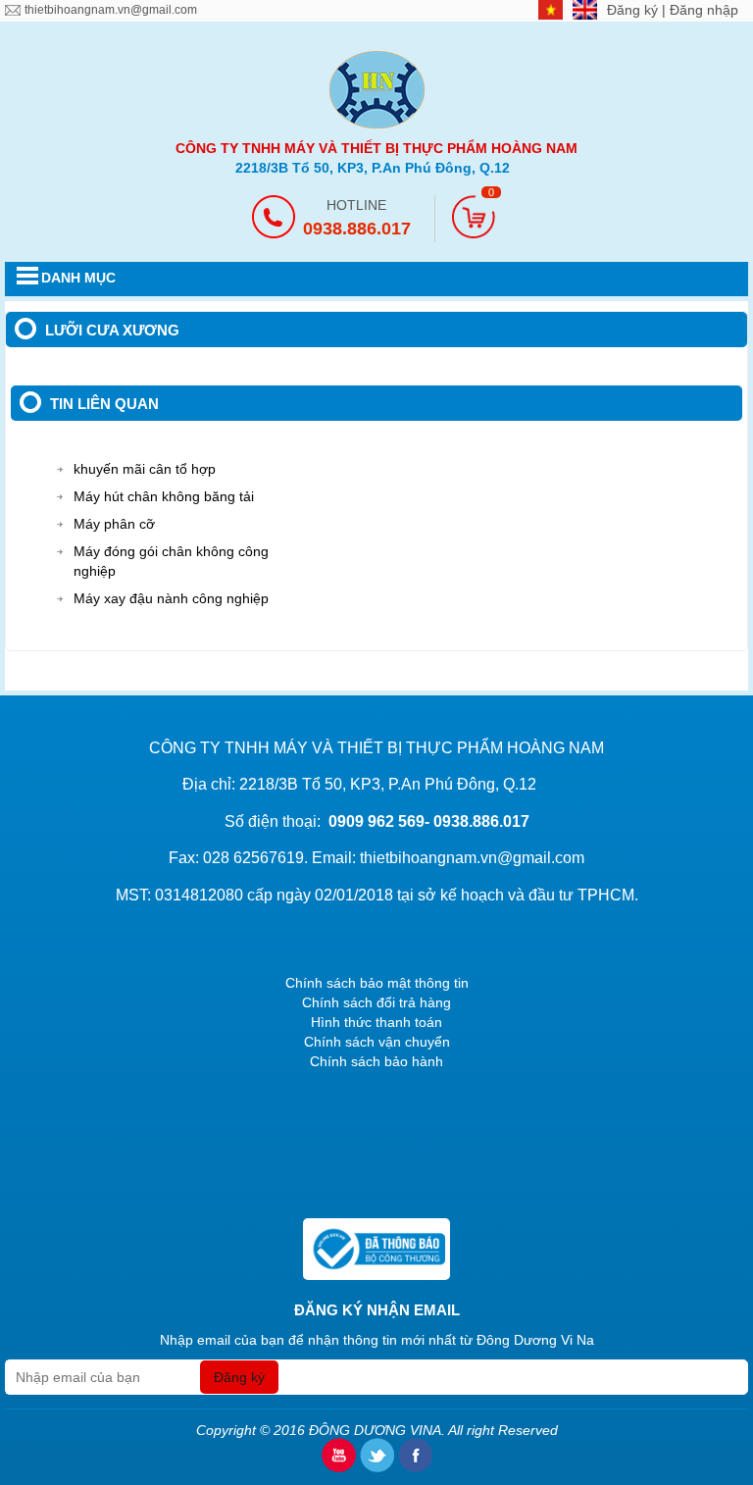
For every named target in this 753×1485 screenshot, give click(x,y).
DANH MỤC (78, 277)
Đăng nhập (704, 10)
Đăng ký (634, 10)
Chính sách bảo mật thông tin (377, 983)
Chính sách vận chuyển (377, 1042)
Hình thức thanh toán (376, 1022)
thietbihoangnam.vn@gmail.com (111, 10)
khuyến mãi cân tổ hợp (145, 469)
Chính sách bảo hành (376, 1061)
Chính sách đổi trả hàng (376, 1002)
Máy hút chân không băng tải (164, 496)
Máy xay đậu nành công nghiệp (171, 598)
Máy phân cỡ (114, 524)
